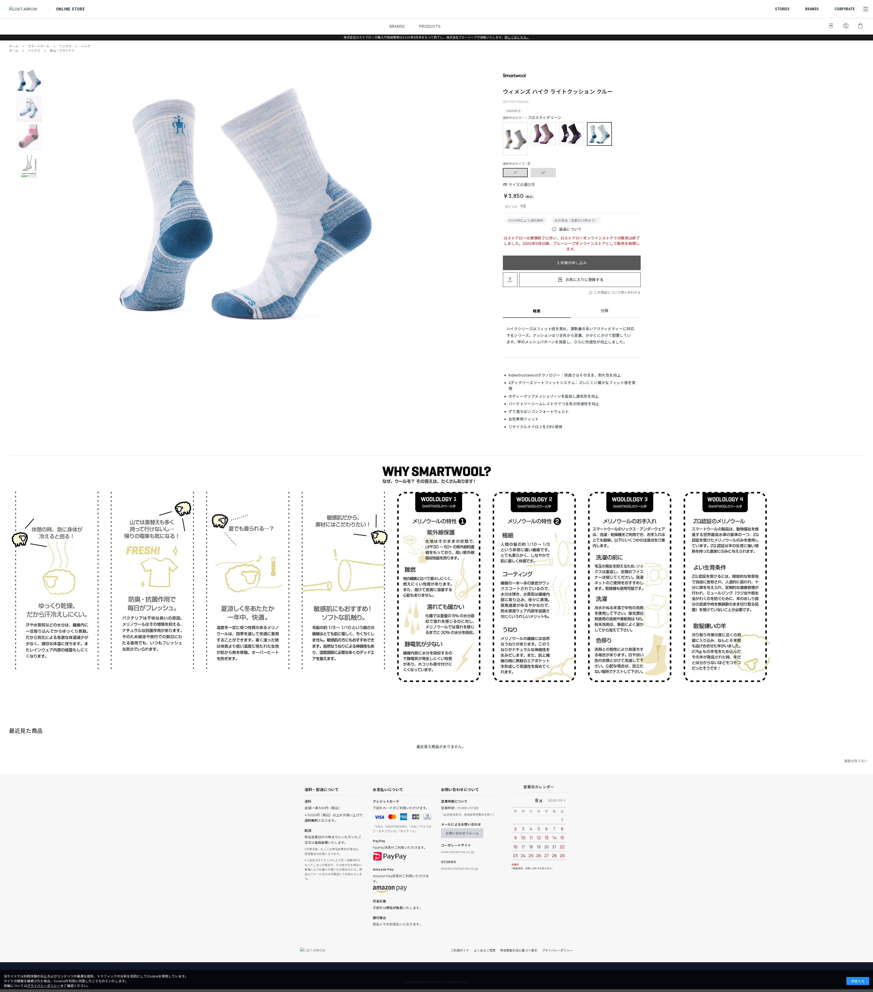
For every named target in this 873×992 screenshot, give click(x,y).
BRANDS (397, 26)
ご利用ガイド (460, 950)
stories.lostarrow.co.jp (460, 868)
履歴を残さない (856, 761)
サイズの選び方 (522, 184)
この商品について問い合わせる (617, 292)
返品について (566, 229)
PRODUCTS (429, 26)
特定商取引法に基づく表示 (518, 950)
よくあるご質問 (484, 950)
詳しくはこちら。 (517, 37)
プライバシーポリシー (557, 950)
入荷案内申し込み (572, 262)
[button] (866, 9)
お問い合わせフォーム (462, 833)
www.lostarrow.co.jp (457, 852)
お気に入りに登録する (584, 279)
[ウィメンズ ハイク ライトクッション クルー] (245, 205)
